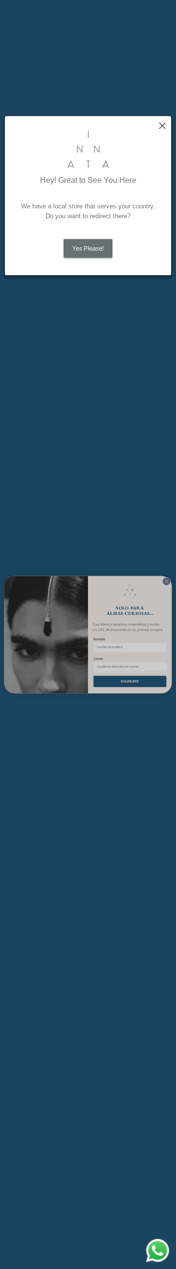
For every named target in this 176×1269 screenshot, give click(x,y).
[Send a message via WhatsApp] (157, 1250)
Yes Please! (88, 248)
